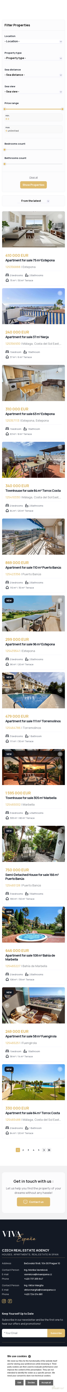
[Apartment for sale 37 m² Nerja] (33, 306)
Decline (31, 1382)
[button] (33, 41)
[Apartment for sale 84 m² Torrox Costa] (33, 1082)
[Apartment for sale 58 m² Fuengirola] (33, 1005)
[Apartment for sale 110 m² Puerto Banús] (33, 537)
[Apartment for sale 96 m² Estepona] (33, 613)
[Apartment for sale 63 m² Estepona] (33, 383)
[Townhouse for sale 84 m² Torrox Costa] (33, 460)
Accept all (46, 1382)
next (44, 1150)
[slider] (4, 109)
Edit (19, 1382)
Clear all (33, 177)
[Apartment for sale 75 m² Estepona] (33, 229)
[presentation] (7, 229)
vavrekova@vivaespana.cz (38, 1274)
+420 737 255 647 (33, 1278)
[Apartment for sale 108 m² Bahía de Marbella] (33, 925)
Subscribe (56, 1333)
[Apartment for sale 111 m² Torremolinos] (33, 690)
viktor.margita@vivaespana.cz (40, 1289)
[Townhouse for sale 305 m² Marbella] (33, 767)
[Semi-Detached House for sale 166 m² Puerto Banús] (33, 844)
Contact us (36, 1202)
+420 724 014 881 (33, 1294)
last (49, 1150)
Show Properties (33, 185)
